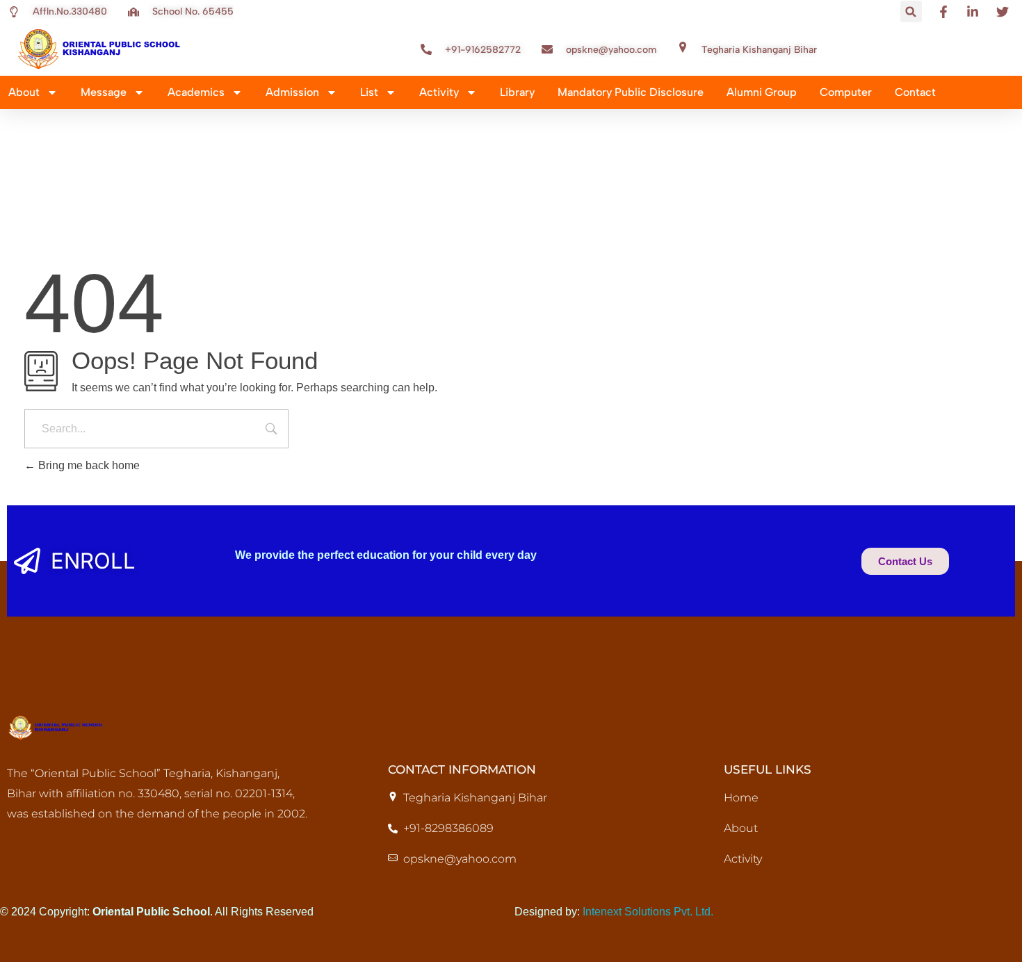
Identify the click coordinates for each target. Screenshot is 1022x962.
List (369, 92)
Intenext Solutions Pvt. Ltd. (648, 912)
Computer (846, 92)
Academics (196, 92)
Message (104, 92)
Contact (915, 92)
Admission (292, 92)
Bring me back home (87, 465)
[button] (911, 11)
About (24, 92)
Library (517, 92)
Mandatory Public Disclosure (631, 92)
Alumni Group (762, 92)
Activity (439, 92)
